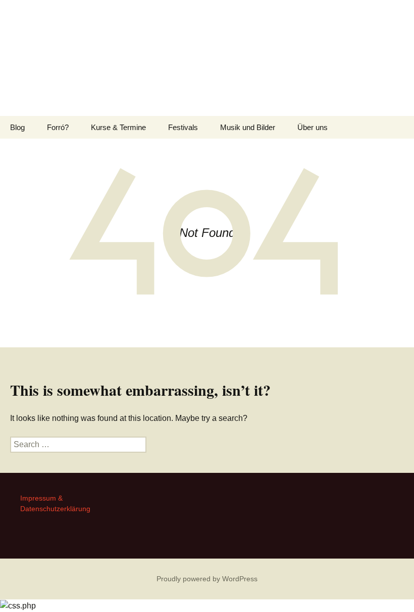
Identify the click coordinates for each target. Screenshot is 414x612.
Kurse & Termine (118, 127)
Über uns (312, 127)
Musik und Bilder (247, 127)
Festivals (183, 127)
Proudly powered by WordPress (207, 579)
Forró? (58, 127)
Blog (17, 127)
